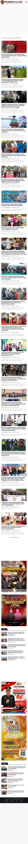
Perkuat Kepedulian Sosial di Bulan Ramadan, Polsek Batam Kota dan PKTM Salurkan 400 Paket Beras (13, 379)
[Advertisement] (14, 20)
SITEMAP (21, 801)
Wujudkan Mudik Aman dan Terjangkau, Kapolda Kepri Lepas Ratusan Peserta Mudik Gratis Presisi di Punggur (13, 106)
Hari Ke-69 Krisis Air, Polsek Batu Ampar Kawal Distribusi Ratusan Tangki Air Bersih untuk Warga (13, 56)
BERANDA (7, 801)
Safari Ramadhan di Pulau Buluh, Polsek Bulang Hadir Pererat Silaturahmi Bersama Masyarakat (13, 303)
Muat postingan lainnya (14, 537)
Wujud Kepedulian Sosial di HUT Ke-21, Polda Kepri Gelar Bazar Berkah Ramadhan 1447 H (12, 354)
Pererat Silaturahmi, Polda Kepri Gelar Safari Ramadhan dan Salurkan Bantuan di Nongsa (13, 131)
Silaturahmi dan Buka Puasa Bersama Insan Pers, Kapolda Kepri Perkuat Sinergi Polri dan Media (13, 278)
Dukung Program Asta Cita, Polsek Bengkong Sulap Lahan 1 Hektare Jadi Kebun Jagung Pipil (16, 658)
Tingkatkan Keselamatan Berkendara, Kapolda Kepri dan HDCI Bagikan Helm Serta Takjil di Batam (12, 504)
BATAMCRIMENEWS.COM (18, 799)
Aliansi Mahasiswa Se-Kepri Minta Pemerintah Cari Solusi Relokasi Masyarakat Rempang (15, 780)
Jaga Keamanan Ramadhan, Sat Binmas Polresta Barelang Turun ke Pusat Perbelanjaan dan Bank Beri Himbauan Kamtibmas (13, 328)
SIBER (17, 801)
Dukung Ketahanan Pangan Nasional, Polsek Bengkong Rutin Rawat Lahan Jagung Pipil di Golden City (12, 81)
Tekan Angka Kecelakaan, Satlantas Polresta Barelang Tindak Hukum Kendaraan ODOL (16, 773)
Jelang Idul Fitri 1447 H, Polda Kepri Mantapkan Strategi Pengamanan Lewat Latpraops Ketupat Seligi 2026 (13, 404)
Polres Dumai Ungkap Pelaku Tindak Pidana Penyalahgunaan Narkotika (16, 791)
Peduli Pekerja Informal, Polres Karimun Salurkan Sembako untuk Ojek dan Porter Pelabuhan (13, 155)
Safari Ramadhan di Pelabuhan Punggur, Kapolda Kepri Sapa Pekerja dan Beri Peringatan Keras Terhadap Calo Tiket (13, 479)
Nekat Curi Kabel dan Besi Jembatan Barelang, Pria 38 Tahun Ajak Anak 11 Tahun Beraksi (16, 633)
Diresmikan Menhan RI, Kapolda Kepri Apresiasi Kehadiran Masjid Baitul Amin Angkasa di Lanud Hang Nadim (13, 180)
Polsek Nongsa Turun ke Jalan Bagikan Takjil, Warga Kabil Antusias (12, 228)
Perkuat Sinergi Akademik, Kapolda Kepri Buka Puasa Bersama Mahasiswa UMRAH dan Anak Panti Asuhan (13, 429)
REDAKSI (12, 801)
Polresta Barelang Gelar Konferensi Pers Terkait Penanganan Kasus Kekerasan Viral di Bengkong (17, 645)
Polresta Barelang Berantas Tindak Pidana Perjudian (16, 786)
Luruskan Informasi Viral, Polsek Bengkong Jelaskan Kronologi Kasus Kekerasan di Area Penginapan (16, 651)
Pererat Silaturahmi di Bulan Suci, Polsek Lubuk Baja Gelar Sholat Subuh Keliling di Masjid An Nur (13, 454)
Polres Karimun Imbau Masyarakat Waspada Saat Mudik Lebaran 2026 (12, 204)
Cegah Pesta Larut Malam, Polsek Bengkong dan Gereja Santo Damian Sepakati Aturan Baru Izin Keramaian (16, 639)
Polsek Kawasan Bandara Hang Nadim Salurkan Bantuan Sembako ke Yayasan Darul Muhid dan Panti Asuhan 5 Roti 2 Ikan (14, 253)
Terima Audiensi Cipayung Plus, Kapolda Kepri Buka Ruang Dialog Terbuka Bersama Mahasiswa (13, 527)
